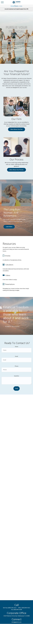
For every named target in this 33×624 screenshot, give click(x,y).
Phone (16, 366)
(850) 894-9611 (26, 607)
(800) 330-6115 (12, 607)
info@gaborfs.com (16, 622)
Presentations (10, 284)
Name (16, 346)
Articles (7, 256)
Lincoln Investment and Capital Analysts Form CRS (16, 9)
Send (16, 388)
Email (16, 356)
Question (16, 376)
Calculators (9, 265)
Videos (7, 275)
